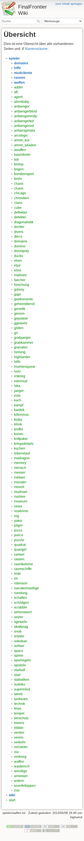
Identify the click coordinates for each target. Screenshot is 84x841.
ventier (19, 732)
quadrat (20, 545)
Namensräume (36, 49)
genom (19, 313)
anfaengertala (24, 130)
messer (19, 472)
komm (18, 434)
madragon (22, 458)
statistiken (21, 679)
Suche (39, 21)
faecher (19, 280)
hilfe (17, 362)
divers (18, 232)
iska (17, 386)
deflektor (20, 212)
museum (20, 501)
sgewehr (20, 622)
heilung (19, 352)
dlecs (18, 236)
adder (18, 87)
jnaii (17, 395)
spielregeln (22, 660)
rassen (19, 559)
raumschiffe (23, 569)
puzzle (19, 540)
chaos (18, 188)
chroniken (21, 198)
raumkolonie (23, 564)
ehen (18, 260)
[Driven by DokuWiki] (51, 830)
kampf (18, 405)
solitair (19, 646)
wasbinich (22, 766)
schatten (20, 597)
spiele (18, 655)
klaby (18, 419)
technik (19, 703)
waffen (19, 761)
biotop (18, 164)
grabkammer (23, 342)
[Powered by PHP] (33, 826)
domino (19, 246)
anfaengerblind (25, 111)
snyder (19, 636)
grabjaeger (22, 337)
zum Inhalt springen (68, 3)
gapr (17, 294)
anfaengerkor (24, 121)
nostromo (21, 511)
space (18, 651)
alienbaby (21, 101)
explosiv (20, 275)
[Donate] (14, 826)
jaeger (19, 391)
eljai (17, 265)
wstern (19, 780)
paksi (18, 520)
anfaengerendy (25, 116)
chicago (20, 193)
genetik (19, 309)
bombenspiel (24, 174)
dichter (19, 227)
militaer (19, 477)
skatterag (21, 626)
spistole (20, 665)
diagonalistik (23, 222)
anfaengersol (24, 126)
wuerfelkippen (25, 785)
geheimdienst (24, 304)
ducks (18, 256)
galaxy (19, 289)
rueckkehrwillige (26, 588)
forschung (21, 284)
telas (17, 708)
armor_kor (22, 140)
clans (18, 203)
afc (16, 92)
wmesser (21, 776)
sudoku (19, 684)
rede (17, 573)
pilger (18, 525)
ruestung (20, 593)
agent (18, 97)
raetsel (19, 554)
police (18, 535)
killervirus (21, 414)
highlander (22, 357)
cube (18, 207)
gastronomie (23, 299)
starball (19, 670)
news (18, 506)
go (16, 333)
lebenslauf (22, 453)
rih (16, 578)
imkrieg (19, 376)
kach (17, 400)
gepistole (21, 318)
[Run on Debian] (33, 830)
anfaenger (22, 106)
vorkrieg (20, 756)
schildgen (21, 602)
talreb (18, 694)
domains (20, 241)
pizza (18, 530)
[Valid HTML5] (51, 826)
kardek (19, 410)
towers (19, 723)
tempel (19, 713)
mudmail (20, 492)
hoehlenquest (24, 366)
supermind (22, 689)
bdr (16, 159)
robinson (20, 583)
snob (18, 631)
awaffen (20, 150)
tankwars (21, 699)
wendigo (20, 771)
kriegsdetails (23, 443)
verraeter (21, 747)
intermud (20, 381)
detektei (20, 217)
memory (20, 463)
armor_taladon (25, 145)
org (16, 516)
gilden (18, 328)
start (17, 675)
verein (18, 737)
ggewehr (20, 323)
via (16, 752)
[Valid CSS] (69, 826)
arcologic (21, 135)
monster (20, 482)
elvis (17, 270)
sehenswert (23, 612)
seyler (18, 617)
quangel (20, 549)
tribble (18, 728)
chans (18, 183)
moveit (19, 487)
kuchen (19, 448)
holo (17, 371)
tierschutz (21, 718)
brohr (18, 178)
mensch (20, 468)
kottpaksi (21, 439)
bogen (19, 169)
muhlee (19, 496)
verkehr (19, 742)
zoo (17, 790)
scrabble (20, 607)
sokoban (20, 641)
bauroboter (22, 154)
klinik (18, 424)
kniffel (18, 429)
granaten (21, 347)
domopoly (21, 251)
